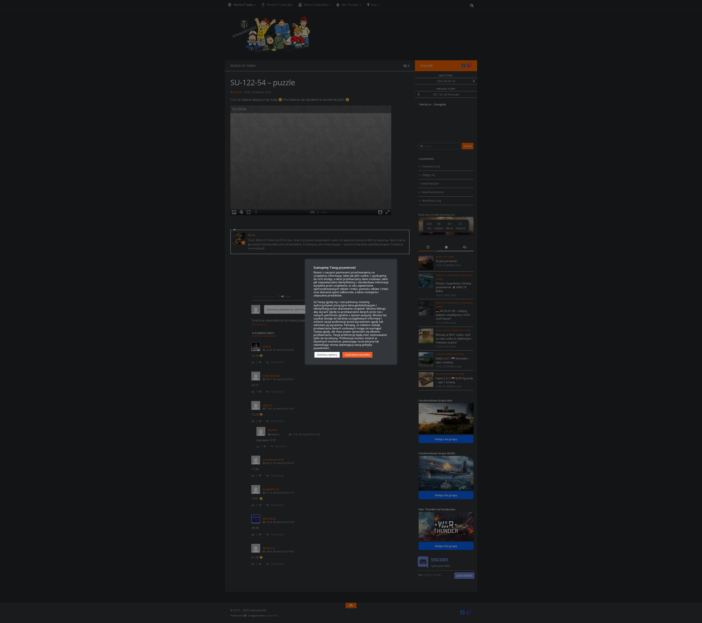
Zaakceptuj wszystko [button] (357, 354)
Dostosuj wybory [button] (327, 354)
